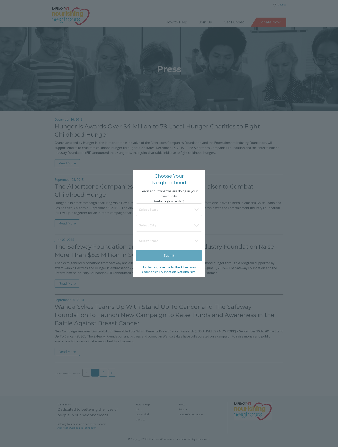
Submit (169, 255)
